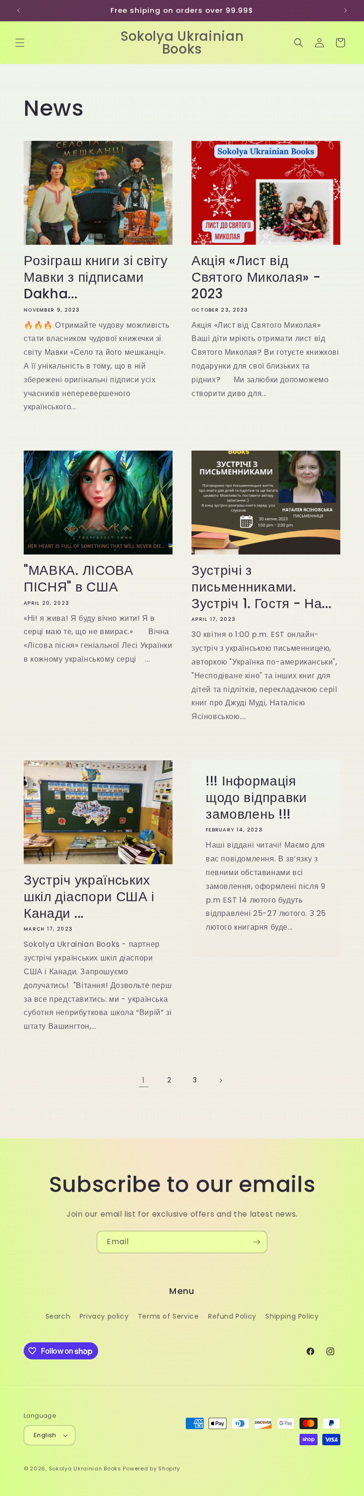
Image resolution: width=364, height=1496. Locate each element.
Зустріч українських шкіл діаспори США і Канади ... (89, 897)
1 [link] (143, 1080)
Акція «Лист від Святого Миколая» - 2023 (255, 277)
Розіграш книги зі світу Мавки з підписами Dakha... (96, 277)
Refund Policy (232, 1316)
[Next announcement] (345, 10)
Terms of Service (168, 1316)
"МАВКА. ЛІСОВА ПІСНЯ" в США (79, 579)
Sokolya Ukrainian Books (85, 1468)
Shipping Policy (291, 1316)
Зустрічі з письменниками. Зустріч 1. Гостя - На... (261, 587)
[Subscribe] (256, 1242)
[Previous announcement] (18, 10)
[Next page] (220, 1080)
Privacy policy (104, 1316)
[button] (19, 42)
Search (58, 1316)
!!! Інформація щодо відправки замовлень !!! (256, 797)
